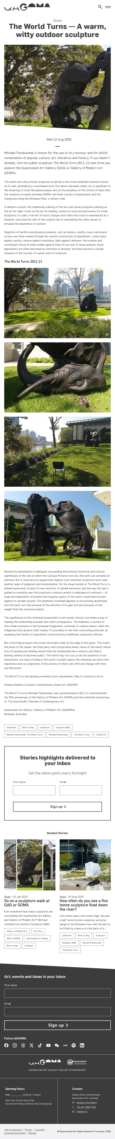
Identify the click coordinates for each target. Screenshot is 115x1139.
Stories (57, 20)
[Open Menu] (108, 7)
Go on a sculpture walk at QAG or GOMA (27, 903)
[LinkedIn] (82, 1045)
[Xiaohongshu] (65, 1045)
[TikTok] (40, 1045)
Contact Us (82, 1111)
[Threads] (23, 1045)
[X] (31, 1045)
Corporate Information (15, 1133)
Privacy (28, 1129)
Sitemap (32, 1133)
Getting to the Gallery (87, 1102)
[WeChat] (57, 1045)
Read (7, 896)
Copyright (39, 1129)
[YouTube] (48, 1045)
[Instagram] (15, 1045)
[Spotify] (74, 1045)
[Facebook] (6, 1045)
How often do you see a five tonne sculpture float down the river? (84, 905)
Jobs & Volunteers (13, 1129)
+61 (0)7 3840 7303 (86, 1107)
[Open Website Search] (100, 7)
